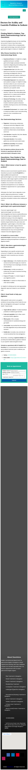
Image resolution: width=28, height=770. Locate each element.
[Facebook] (8, 755)
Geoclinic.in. (10, 766)
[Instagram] (3, 758)
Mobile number (6, 372)
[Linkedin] (13, 755)
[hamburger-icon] (24, 10)
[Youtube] (3, 755)
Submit (14, 380)
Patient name (6, 371)
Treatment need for (7, 377)
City (3, 374)
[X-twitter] (22, 755)
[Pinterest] (17, 755)
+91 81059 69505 (12, 355)
